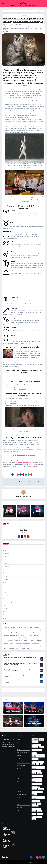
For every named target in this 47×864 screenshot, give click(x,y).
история (39, 640)
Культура (5, 576)
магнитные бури (35, 643)
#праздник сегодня (37, 29)
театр (28, 648)
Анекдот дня (19, 627)
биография (39, 778)
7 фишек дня (6, 627)
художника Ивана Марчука (23, 462)
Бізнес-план (6, 553)
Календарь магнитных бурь (17, 632)
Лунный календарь (23, 635)
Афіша (4, 547)
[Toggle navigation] (3, 3)
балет (33, 778)
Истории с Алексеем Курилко (36, 756)
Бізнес (4, 550)
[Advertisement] (24, 286)
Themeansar (34, 862)
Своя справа (6, 595)
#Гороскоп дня (36, 26)
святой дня (11, 648)
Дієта (4, 556)
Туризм (5, 608)
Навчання (5, 579)
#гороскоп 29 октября (27, 26)
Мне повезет (32, 466)
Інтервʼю (5, 563)
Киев (26, 632)
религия (38, 645)
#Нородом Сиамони (18, 29)
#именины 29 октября (24, 28)
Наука (4, 582)
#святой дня (6, 31)
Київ (4, 569)
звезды (39, 781)
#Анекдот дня (19, 26)
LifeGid (23, 3)
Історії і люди (6, 566)
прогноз (32, 645)
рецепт (5, 648)
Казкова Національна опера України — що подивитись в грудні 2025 (20, 675)
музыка (5, 645)
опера (10, 645)
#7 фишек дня (7, 26)
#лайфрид (11, 29)
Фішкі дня (23, 15)
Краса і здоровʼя (7, 572)
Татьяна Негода (11, 24)
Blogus (26, 862)
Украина (36, 635)
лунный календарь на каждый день (23, 643)
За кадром (34, 752)
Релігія (4, 589)
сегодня (17, 648)
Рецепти (5, 592)
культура (6, 643)
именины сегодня (18, 640)
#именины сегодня (34, 28)
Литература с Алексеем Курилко (10, 635)
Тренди (5, 605)
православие (16, 645)
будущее (34, 781)
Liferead (13, 627)
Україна (5, 611)
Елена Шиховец (10, 513)
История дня (6, 632)
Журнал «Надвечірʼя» (8, 560)
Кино (30, 632)
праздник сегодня (25, 645)
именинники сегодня (8, 640)
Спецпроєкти (6, 598)
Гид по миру (36, 627)
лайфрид (11, 643)
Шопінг (4, 618)
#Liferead (13, 26)
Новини (5, 585)
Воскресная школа (28, 627)
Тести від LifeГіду (7, 602)
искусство (33, 640)
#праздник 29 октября (28, 29)
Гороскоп (41, 747)
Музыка (30, 635)
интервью (26, 640)
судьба (23, 648)
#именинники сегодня (14, 28)
